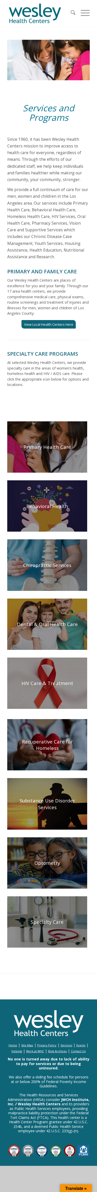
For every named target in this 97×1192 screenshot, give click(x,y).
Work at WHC (35, 1051)
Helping (16, 1051)
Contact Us (78, 1051)
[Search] (70, 13)
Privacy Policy (46, 1045)
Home (13, 1045)
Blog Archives (57, 1051)
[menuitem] (70, 13)
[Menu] (83, 13)
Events (80, 1045)
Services (66, 1045)
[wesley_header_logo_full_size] (40, 13)
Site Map (27, 1045)
